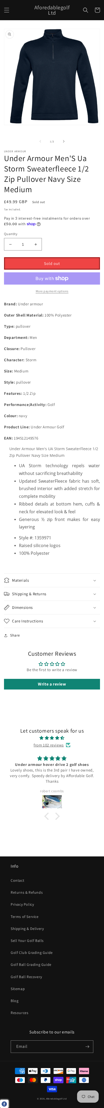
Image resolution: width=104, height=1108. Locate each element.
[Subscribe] (87, 1046)
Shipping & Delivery (27, 928)
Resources (19, 1012)
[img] (52, 737)
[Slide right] (64, 141)
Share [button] (15, 635)
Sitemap (18, 988)
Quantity (10, 234)
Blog (14, 1000)
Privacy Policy (22, 904)
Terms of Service (25, 916)
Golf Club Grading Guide (32, 952)
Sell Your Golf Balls (27, 940)
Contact (17, 880)
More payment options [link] (52, 291)
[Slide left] (40, 141)
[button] (7, 10)
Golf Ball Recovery (26, 976)
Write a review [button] (52, 684)
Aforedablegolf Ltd (56, 1098)
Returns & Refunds (27, 892)
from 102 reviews (49, 745)
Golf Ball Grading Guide (31, 964)
